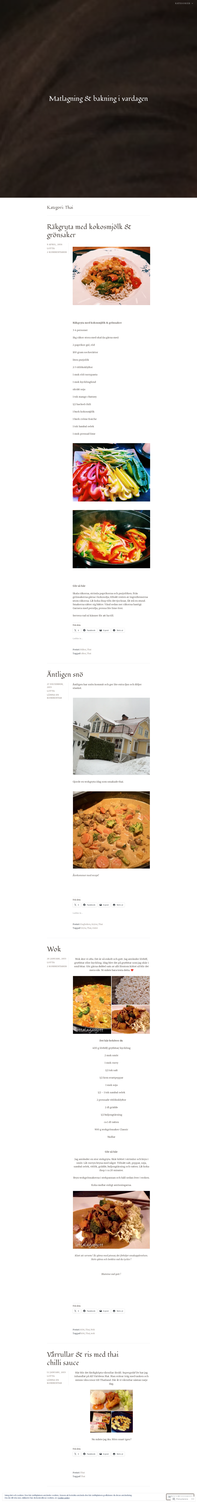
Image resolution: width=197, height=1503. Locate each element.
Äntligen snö (66, 674)
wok (93, 1333)
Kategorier (182, 3)
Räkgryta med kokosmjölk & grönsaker (89, 231)
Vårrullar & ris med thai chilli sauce (83, 1359)
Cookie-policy (64, 1498)
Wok (55, 949)
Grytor (94, 924)
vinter (95, 928)
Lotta (51, 248)
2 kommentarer (57, 252)
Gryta (83, 928)
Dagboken (85, 924)
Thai (89, 649)
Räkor (83, 649)
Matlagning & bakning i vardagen (98, 98)
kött (83, 1333)
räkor (83, 653)
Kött (82, 1329)
